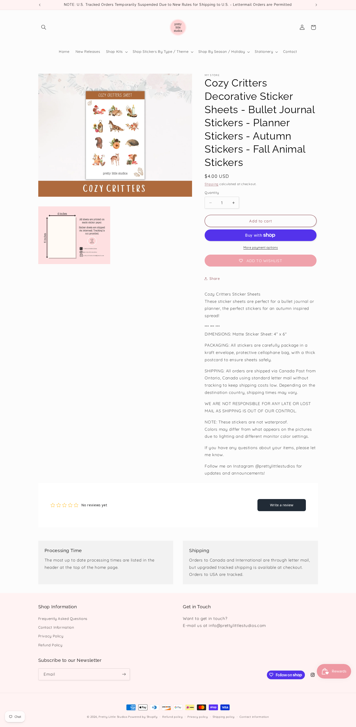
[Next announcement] (316, 5)
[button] (43, 27)
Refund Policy (50, 645)
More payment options (260, 247)
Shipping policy (224, 717)
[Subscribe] (123, 674)
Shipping (211, 184)
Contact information (254, 717)
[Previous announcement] (39, 5)
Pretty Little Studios (113, 717)
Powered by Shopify (142, 717)
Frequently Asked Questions (62, 618)
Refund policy (172, 717)
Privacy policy (197, 717)
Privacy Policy (50, 636)
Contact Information (56, 627)
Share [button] (214, 278)
